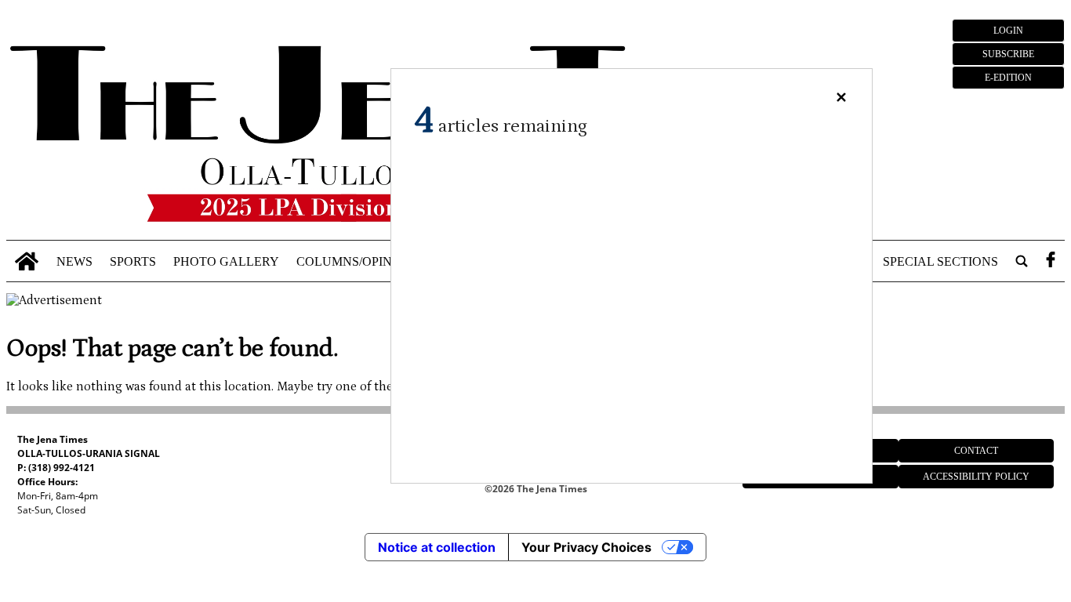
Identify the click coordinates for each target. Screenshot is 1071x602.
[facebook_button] (1051, 261)
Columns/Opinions (359, 260)
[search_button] (1021, 261)
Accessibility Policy (976, 476)
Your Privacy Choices (586, 547)
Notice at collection (437, 547)
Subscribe (1008, 54)
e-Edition (1008, 77)
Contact (976, 450)
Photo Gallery (226, 260)
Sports (133, 260)
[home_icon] (27, 261)
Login (1008, 30)
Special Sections (940, 260)
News (74, 260)
